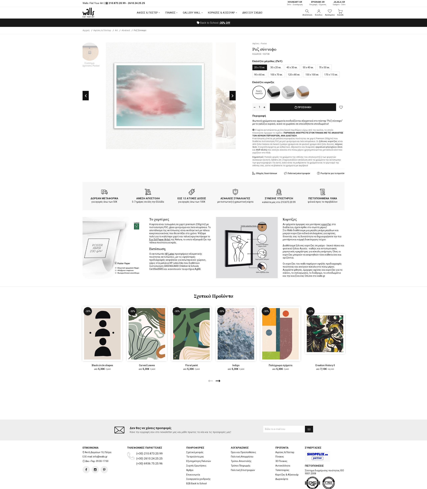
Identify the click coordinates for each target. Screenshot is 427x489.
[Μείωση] (254, 107)
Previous (86, 95)
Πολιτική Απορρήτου (242, 456)
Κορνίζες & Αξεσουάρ (287, 474)
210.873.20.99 (117, 3)
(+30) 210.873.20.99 (149, 453)
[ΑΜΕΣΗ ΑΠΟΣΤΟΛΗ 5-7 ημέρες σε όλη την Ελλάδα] (148, 192)
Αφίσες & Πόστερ (284, 452)
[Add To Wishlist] (341, 107)
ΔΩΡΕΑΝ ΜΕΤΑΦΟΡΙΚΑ (104, 198)
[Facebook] (86, 469)
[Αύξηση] (264, 107)
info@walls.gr (100, 456)
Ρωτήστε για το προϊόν (332, 173)
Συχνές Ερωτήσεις (196, 465)
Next (233, 95)
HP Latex (169, 254)
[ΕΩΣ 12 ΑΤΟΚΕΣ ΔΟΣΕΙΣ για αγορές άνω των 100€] (191, 192)
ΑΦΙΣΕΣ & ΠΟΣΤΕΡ (147, 12)
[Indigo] (236, 333)
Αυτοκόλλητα (282, 465)
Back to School (214, 22)
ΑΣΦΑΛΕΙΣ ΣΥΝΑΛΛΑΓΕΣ (235, 198)
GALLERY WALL (191, 12)
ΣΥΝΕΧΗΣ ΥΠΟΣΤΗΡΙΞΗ (279, 198)
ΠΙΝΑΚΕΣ (170, 12)
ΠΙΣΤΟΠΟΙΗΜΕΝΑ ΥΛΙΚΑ (322, 198)
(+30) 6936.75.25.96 (149, 463)
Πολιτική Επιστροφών (243, 470)
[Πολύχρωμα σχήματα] (280, 333)
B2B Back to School (196, 483)
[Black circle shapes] (102, 333)
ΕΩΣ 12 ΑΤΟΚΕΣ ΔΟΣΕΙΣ (191, 198)
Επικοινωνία (193, 474)
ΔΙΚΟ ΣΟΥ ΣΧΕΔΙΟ (252, 12)
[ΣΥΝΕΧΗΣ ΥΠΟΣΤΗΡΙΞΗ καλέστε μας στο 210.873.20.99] (279, 192)
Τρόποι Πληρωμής (241, 465)
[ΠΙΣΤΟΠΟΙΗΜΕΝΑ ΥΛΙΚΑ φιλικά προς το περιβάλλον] (322, 192)
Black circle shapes (102, 365)
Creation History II (325, 365)
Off (224, 22)
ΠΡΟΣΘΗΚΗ (304, 107)
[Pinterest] (104, 469)
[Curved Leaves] (147, 333)
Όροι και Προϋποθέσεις (243, 452)
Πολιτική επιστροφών (299, 173)
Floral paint (191, 365)
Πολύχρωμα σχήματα (280, 365)
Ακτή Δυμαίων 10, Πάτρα (98, 452)
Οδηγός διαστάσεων (266, 173)
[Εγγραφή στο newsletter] (309, 429)
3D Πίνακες (281, 461)
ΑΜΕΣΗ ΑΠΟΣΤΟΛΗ (148, 198)
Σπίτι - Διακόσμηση (295, 3)
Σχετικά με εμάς (194, 452)
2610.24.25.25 (136, 3)
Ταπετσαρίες (282, 470)
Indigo (236, 365)
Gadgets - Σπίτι (339, 3)
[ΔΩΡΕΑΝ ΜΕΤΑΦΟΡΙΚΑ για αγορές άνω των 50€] (104, 192)
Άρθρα (189, 470)
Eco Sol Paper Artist (160, 239)
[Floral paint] (191, 333)
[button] (307, 12)
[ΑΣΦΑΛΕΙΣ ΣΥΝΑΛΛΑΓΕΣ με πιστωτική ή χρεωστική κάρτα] (235, 192)
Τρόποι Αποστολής (241, 461)
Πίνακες (279, 456)
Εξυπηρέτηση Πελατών (198, 461)
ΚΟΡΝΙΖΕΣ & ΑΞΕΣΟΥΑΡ (221, 12)
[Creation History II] (325, 334)
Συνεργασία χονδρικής (198, 479)
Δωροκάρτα (281, 479)
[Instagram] (95, 469)
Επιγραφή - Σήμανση (317, 3)
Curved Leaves (147, 365)
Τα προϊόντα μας (195, 456)
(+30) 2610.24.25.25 (149, 458)
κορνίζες (326, 224)
